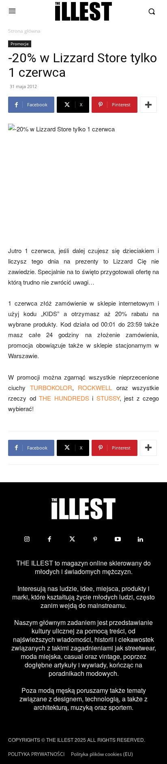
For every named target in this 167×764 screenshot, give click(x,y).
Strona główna (24, 30)
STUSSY (108, 398)
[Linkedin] (140, 539)
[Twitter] (72, 539)
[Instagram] (26, 539)
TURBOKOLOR (51, 387)
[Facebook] (49, 539)
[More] (148, 105)
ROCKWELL (95, 387)
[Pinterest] (94, 539)
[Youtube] (117, 539)
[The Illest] (83, 11)
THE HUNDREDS (64, 398)
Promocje (20, 43)
